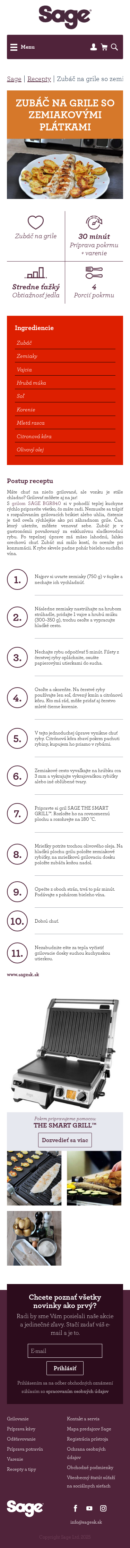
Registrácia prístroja (87, 1439)
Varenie (15, 1459)
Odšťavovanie (21, 1439)
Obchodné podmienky (90, 1467)
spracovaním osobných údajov (77, 1391)
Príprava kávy (21, 1428)
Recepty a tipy (21, 1469)
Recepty (39, 78)
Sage (14, 78)
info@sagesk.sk (86, 1522)
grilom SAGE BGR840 (36, 503)
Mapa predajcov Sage (89, 1428)
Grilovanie (18, 1418)
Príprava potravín (25, 1449)
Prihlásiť (65, 1368)
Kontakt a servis (83, 1418)
